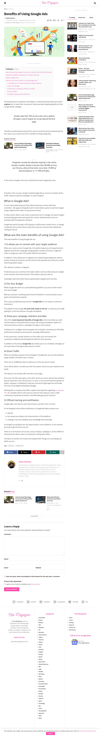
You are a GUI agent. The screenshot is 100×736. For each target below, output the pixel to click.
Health (40, 657)
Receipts (41, 693)
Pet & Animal (42, 688)
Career (71, 620)
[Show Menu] (5, 3)
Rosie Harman (10, 18)
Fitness (40, 644)
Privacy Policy (35, 584)
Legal (40, 669)
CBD (40, 625)
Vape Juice (41, 713)
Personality (42, 686)
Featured (41, 639)
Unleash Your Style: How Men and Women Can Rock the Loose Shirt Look (87, 25)
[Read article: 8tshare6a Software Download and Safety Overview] (40, 145)
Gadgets (41, 652)
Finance (41, 642)
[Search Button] (95, 3)
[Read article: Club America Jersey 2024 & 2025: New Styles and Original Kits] (72, 141)
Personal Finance (43, 684)
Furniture (41, 649)
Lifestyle (41, 671)
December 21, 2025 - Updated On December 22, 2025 (54, 150)
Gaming (41, 654)
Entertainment (43, 634)
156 (25, 149)
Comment (8, 534)
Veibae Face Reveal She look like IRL (86, 36)
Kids (40, 666)
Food (40, 647)
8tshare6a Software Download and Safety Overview (53, 145)
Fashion (41, 637)
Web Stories (72, 630)
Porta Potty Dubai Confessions (84, 59)
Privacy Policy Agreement (13, 581)
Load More (34, 516)
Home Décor (42, 661)
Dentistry (41, 627)
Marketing (41, 674)
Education (41, 632)
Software (41, 698)
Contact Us (72, 627)
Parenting (41, 681)
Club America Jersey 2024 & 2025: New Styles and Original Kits (87, 140)
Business (11, 9)
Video (40, 715)
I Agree (50, 733)
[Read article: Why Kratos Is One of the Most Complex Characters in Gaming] (72, 131)
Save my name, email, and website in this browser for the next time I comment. (33, 576)
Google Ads (19, 446)
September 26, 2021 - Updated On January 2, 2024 (21, 20)
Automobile (42, 617)
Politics (40, 691)
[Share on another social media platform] (62, 452)
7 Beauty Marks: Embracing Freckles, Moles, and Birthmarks (87, 82)
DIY (39, 630)
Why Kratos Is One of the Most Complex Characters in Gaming (87, 130)
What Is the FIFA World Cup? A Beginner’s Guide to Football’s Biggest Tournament (87, 107)
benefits (11, 446)
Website (38, 568)
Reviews (41, 696)
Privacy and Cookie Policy (87, 731)
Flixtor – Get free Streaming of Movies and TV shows (86, 70)
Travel (40, 708)
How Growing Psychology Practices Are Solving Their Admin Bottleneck (23, 145)
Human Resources (43, 664)
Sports (40, 701)
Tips (40, 706)
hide (16, 69)
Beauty (40, 620)
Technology (15, 22)
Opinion (41, 679)
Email (6, 568)
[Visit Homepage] (50, 3)
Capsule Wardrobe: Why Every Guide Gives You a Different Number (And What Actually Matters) (86, 119)
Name (6, 559)
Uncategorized (42, 710)
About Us (71, 625)
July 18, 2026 (18, 149)
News (40, 676)
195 (48, 152)
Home (5, 9)
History (40, 659)
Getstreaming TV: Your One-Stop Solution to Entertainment (86, 47)
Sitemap (71, 622)
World (40, 718)
